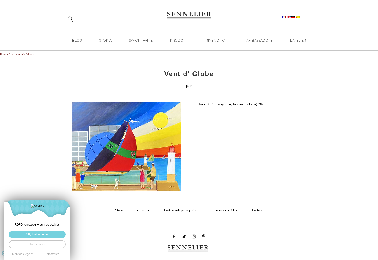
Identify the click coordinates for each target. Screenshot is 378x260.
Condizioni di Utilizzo (226, 210)
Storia (105, 41)
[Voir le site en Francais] (284, 16)
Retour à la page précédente (17, 54)
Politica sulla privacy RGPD (182, 210)
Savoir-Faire (141, 41)
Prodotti (179, 41)
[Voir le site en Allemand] (293, 16)
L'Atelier (298, 41)
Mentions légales (23, 254)
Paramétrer (52, 254)
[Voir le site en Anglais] (289, 16)
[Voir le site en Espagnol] (298, 16)
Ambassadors (259, 41)
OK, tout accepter (37, 234)
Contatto (257, 210)
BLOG (77, 41)
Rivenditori (217, 41)
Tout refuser (37, 244)
